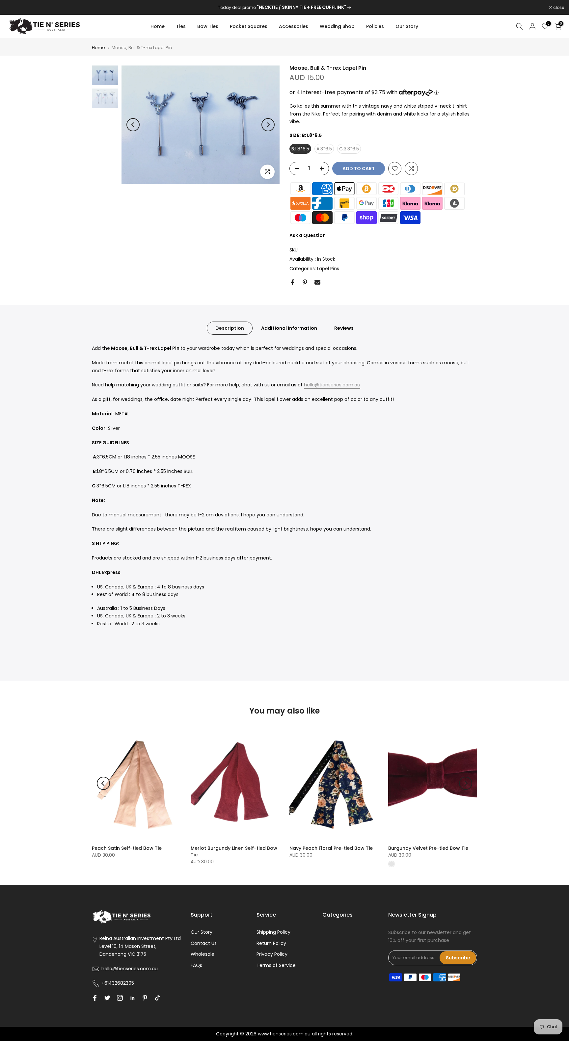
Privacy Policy (272, 954)
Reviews (344, 328)
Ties (181, 26)
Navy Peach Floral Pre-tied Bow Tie (331, 848)
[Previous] (133, 124)
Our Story (406, 26)
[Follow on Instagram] (120, 998)
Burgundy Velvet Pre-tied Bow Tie (428, 848)
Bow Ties (207, 26)
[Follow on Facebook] (95, 998)
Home (157, 26)
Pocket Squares (248, 26)
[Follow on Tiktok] (157, 998)
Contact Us (204, 943)
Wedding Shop (337, 26)
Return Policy (271, 943)
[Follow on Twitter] (107, 998)
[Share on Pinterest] (305, 282)
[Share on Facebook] (292, 282)
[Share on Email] (317, 282)
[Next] (268, 124)
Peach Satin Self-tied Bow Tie (127, 848)
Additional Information (289, 328)
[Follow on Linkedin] (132, 998)
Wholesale (202, 954)
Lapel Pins (328, 268)
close (14, 8)
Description (229, 328)
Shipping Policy (273, 932)
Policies (375, 26)
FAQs (196, 965)
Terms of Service (276, 965)
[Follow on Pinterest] (145, 998)
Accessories (293, 26)
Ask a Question (307, 235)
